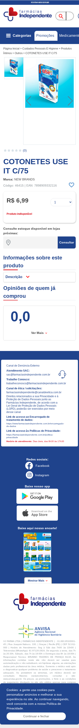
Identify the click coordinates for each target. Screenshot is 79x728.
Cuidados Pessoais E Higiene (40, 48)
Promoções (45, 35)
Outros (19, 53)
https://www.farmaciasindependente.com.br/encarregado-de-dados (33, 424)
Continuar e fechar (36, 716)
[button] (14, 68)
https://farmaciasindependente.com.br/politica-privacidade (29, 436)
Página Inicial (11, 48)
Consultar (66, 242)
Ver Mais (38, 333)
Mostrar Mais (36, 580)
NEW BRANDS (24, 179)
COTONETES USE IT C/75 (41, 53)
